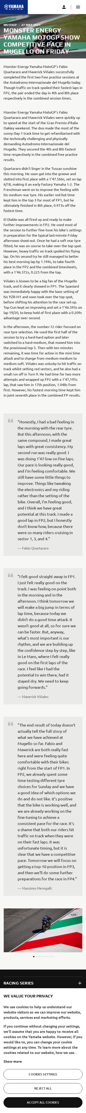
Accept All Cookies (43, 1102)
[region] (43, 1050)
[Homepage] (14, 7)
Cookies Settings (43, 1074)
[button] (78, 7)
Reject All (42, 1088)
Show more (13, 1061)
